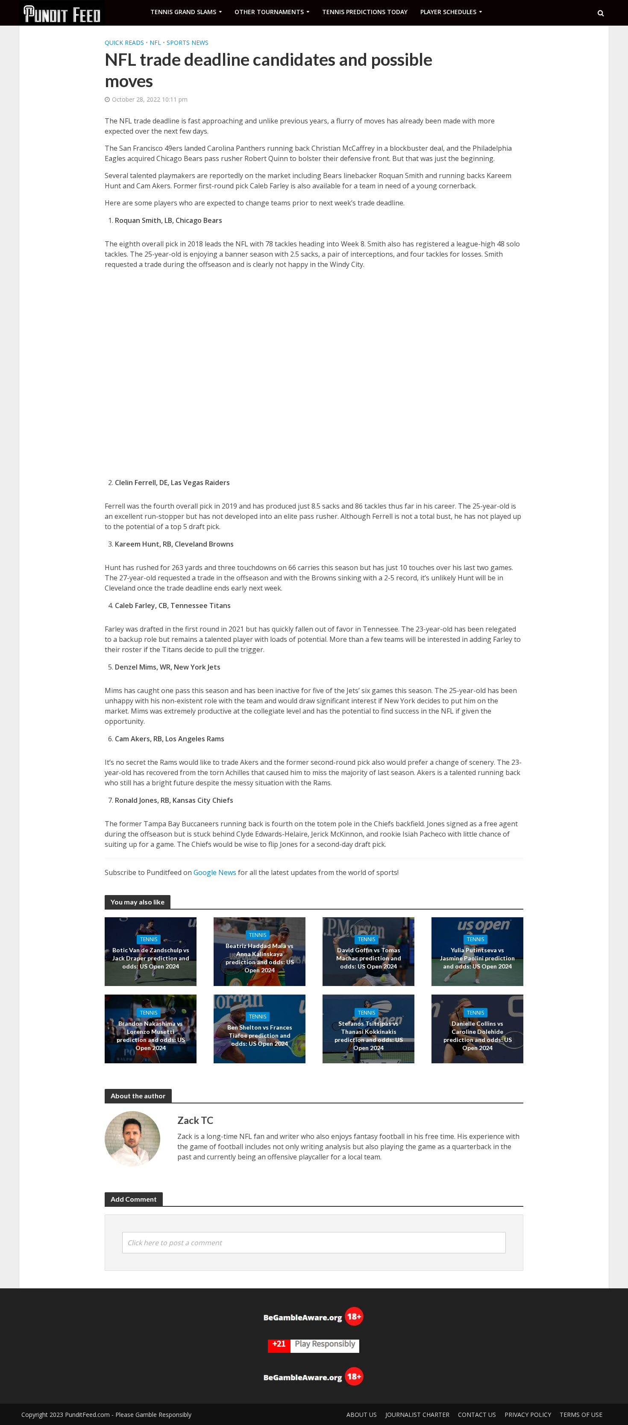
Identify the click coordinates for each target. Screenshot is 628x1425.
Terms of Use (581, 1414)
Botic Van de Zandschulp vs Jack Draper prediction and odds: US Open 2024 (150, 958)
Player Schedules (448, 12)
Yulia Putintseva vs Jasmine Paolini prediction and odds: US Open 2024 (477, 958)
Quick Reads (124, 42)
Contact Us (477, 1414)
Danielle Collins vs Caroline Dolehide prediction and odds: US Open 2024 (477, 1035)
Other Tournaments (269, 12)
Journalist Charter (417, 1414)
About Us (361, 1414)
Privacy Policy (528, 1414)
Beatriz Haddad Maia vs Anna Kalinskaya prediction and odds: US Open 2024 (260, 958)
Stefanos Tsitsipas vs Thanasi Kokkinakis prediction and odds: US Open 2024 (369, 1035)
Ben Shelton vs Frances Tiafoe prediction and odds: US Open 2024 (259, 1035)
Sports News (187, 42)
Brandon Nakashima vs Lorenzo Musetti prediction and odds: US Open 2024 (151, 1035)
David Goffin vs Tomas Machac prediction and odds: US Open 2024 (368, 958)
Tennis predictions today (365, 12)
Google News (215, 872)
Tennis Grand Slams (183, 12)
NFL (155, 42)
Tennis (148, 939)
